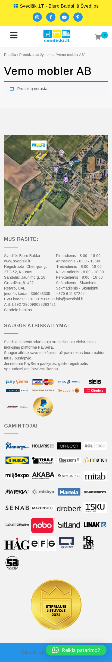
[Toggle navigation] (13, 36)
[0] (98, 38)
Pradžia (10, 55)
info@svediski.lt (69, 299)
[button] (76, 650)
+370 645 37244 (70, 293)
